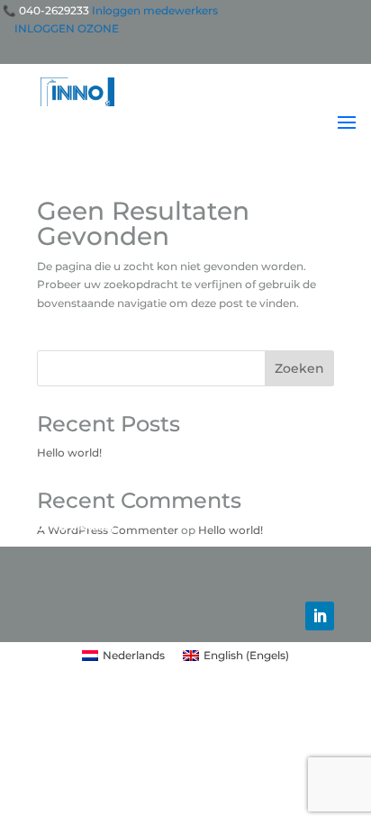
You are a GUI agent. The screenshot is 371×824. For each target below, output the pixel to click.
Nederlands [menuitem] (134, 655)
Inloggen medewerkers (155, 10)
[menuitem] (123, 655)
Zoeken (299, 368)
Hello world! (69, 452)
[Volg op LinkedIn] (319, 616)
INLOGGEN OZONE (66, 28)
